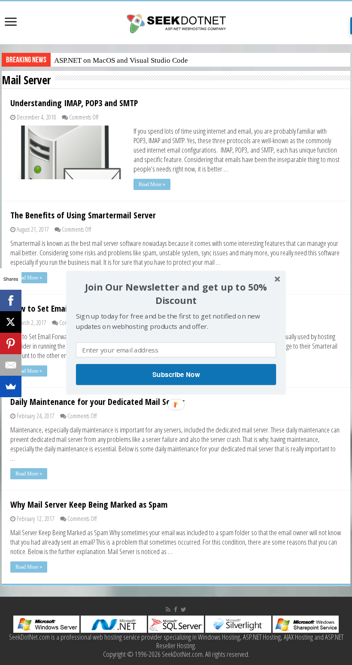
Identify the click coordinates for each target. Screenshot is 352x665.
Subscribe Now (176, 374)
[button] (176, 293)
